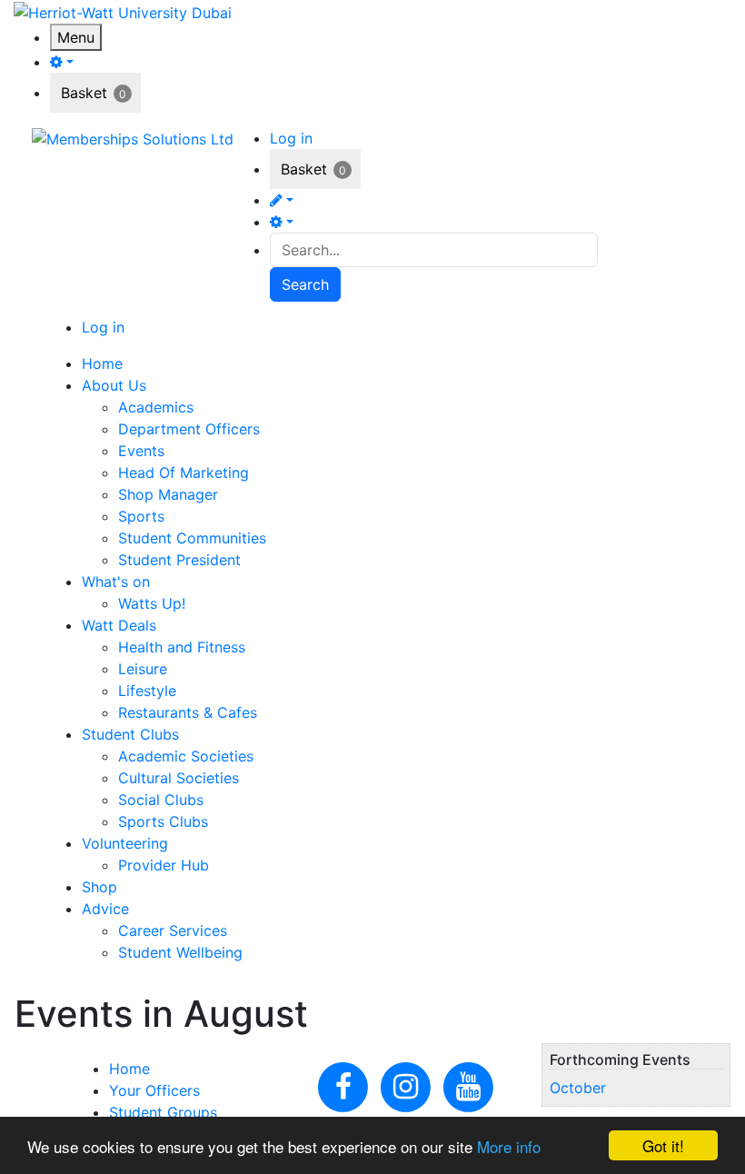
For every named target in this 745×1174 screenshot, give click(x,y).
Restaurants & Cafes (187, 712)
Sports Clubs (163, 821)
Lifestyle (147, 691)
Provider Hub (163, 865)
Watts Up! (151, 603)
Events (141, 451)
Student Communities (192, 538)
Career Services (172, 930)
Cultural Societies (178, 778)
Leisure (142, 669)
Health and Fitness (181, 647)
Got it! (663, 1145)
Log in (291, 138)
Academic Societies (185, 756)
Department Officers (189, 429)
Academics (156, 407)
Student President (179, 560)
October (578, 1088)
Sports (141, 516)
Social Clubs (161, 800)
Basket (84, 93)
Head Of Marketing (183, 472)
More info (509, 1146)
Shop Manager (168, 494)
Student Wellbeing (180, 952)
